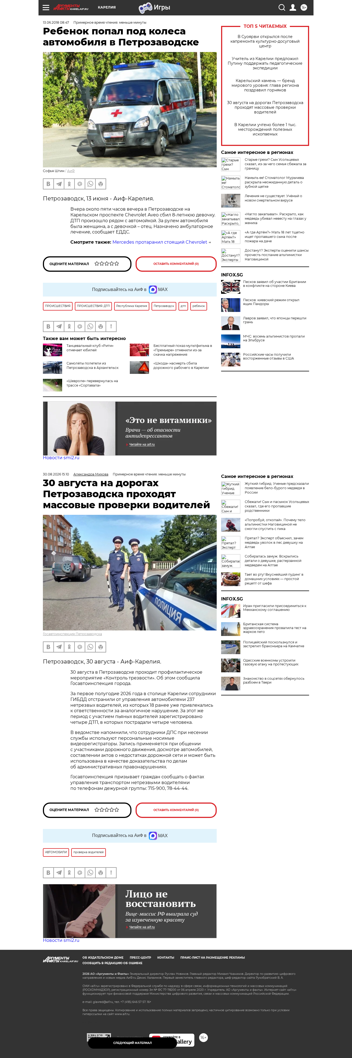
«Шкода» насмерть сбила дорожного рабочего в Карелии (181, 365)
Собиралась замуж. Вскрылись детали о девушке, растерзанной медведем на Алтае (273, 560)
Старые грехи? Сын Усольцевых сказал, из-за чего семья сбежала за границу (275, 163)
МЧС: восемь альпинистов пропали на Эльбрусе (274, 338)
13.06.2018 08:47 (56, 22)
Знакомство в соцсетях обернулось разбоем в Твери (273, 680)
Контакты (165, 957)
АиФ (71, 171)
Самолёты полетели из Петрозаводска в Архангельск (93, 365)
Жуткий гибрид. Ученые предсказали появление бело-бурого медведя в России (277, 488)
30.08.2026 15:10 (56, 474)
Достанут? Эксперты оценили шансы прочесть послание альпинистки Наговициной (277, 254)
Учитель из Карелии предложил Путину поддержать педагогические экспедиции (265, 63)
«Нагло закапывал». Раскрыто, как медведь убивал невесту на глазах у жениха (275, 218)
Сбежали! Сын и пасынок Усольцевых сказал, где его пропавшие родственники (277, 506)
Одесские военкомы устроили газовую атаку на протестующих (270, 662)
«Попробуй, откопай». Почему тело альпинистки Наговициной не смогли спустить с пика (275, 524)
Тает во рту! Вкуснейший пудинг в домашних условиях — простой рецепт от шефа (274, 578)
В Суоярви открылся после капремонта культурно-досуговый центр (265, 41)
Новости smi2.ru (61, 457)
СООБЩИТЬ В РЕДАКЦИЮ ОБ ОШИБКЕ (112, 963)
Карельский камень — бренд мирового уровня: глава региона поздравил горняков (265, 85)
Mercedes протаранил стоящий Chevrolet (159, 242)
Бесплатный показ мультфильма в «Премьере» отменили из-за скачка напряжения (182, 350)
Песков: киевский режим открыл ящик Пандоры (271, 302)
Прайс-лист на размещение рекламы (212, 957)
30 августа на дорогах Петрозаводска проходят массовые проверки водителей (265, 107)
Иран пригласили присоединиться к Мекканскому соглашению (274, 608)
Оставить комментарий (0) (176, 264)
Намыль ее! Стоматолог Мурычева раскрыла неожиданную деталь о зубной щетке (274, 182)
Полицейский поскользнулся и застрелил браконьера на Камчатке (273, 644)
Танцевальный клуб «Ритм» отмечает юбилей (90, 348)
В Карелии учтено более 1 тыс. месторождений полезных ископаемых (265, 130)
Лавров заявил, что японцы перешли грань (274, 320)
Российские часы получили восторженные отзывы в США (268, 356)
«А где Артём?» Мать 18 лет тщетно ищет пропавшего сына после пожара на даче (274, 236)
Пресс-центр (140, 957)
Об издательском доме (102, 957)
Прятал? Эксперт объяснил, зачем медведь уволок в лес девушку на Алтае (274, 542)
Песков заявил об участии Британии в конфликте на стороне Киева (274, 284)
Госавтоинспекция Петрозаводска (72, 634)
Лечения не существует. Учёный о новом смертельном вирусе (273, 198)
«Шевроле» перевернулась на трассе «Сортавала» (92, 383)
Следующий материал (132, 1043)
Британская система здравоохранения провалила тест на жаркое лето (274, 628)
